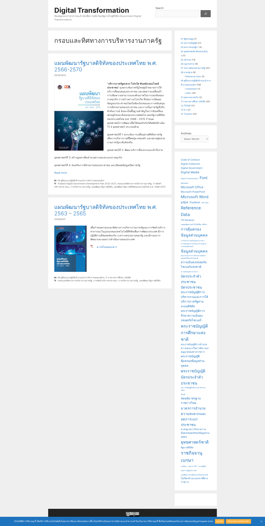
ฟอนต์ (183, 394)
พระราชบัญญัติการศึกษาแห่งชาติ (194, 333)
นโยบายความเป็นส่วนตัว (238, 521)
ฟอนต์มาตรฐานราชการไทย (191, 401)
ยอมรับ (220, 521)
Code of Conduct (190, 159)
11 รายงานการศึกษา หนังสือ (118, 277)
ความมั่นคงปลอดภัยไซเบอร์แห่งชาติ (193, 264)
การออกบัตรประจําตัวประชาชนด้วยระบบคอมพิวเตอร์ (193, 245)
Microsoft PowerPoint (193, 191)
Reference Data (193, 76)
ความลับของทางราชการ (189, 272)
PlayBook (195, 202)
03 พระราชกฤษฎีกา (189, 47)
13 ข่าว (184, 110)
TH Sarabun (187, 220)
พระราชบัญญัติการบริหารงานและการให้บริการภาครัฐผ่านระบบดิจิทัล (194, 299)
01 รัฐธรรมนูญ (187, 39)
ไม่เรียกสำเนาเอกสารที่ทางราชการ (194, 480)
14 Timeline (186, 114)
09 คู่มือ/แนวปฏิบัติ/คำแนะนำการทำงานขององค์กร (81, 180)
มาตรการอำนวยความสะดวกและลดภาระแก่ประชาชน (193, 416)
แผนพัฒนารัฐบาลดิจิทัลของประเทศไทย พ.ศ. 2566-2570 (139, 187)
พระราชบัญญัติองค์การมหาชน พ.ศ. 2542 (193, 389)
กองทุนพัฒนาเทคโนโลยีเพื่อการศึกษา (194, 224)
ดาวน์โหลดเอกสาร (107, 246)
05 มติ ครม (186, 59)
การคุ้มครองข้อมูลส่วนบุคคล (194, 232)
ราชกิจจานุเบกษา (191, 456)
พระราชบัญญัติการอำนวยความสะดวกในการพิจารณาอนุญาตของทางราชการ (195, 348)
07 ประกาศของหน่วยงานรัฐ (193, 68)
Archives (186, 133)
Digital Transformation (91, 10)
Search (159, 8)
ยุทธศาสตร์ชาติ (195, 442)
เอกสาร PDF (192, 466)
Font (203, 177)
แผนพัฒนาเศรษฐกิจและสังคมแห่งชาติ (194, 475)
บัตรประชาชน (191, 287)
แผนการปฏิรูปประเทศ (188, 471)
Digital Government (191, 168)
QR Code (205, 203)
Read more (60, 172)
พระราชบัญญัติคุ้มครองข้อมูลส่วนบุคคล (192, 361)
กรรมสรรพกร (191, 89)
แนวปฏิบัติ (202, 466)
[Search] (206, 13)
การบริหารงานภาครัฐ (80, 187)
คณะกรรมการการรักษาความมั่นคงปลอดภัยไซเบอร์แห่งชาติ (193, 257)
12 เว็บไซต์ (185, 105)
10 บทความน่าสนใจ (189, 97)
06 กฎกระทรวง (187, 64)
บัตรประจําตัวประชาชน (191, 279)
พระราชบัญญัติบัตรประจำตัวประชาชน (193, 377)
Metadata (184, 183)
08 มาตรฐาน (186, 72)
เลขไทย (183, 466)
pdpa (184, 202)
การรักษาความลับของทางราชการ (193, 241)
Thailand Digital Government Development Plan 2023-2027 (87, 183)
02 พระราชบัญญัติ (189, 43)
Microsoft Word (194, 196)
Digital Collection (190, 163)
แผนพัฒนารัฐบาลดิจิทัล (102, 187)
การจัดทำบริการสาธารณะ (105, 280)
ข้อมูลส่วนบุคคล (194, 251)
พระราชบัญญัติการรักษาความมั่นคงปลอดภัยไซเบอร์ (193, 315)
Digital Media (190, 172)
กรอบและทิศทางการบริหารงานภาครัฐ (134, 183)
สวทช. (188, 93)
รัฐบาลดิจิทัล (187, 447)
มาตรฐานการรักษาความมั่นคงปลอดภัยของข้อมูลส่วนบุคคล (195, 433)
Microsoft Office (192, 187)
